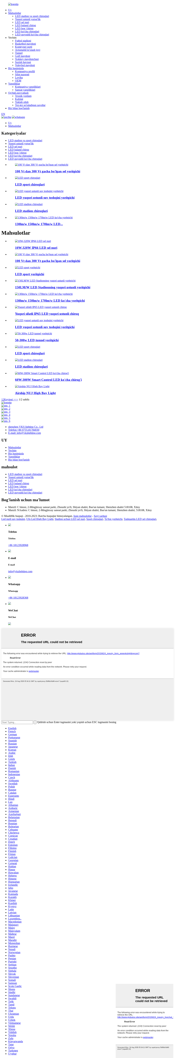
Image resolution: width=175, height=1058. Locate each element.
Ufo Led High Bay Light (39, 519)
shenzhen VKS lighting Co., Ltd (25, 426)
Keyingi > (9, 399)
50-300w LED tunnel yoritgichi (37, 340)
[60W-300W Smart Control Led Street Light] (42, 373)
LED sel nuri (22, 22)
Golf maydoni (22, 56)
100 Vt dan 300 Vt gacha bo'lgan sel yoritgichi (47, 171)
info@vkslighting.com (20, 571)
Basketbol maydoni (25, 43)
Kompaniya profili (25, 71)
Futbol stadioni (23, 40)
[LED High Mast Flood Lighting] (39, 320)
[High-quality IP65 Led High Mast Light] (41, 307)
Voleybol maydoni (25, 65)
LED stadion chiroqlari (31, 211)
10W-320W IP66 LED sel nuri (36, 247)
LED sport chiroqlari (30, 184)
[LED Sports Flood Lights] (27, 346)
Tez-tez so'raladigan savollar (30, 105)
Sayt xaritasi (100, 516)
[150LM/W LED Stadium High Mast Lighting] (45, 280)
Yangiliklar (14, 83)
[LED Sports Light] (27, 267)
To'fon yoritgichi (113, 519)
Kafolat (19, 99)
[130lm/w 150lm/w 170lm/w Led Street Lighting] (44, 293)
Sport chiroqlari (94, 519)
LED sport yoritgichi (29, 274)
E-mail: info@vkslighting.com (24, 432)
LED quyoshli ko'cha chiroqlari (32, 34)
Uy (10, 10)
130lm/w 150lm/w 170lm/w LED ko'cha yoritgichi (50, 300)
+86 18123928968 (18, 545)
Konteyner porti (23, 46)
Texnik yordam (23, 95)
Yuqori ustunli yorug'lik (28, 19)
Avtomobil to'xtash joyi (27, 49)
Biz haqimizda (16, 68)
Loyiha (19, 77)
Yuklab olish (22, 102)
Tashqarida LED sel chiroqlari (140, 519)
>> (16, 399)
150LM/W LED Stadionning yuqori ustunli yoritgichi (52, 287)
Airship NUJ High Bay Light (35, 393)
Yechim (12, 450)
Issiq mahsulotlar (82, 516)
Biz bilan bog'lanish (19, 108)
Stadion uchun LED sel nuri (70, 519)
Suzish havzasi (23, 62)
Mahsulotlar (14, 13)
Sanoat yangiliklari (25, 89)
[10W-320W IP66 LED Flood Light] (33, 241)
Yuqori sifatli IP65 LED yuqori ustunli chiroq (47, 313)
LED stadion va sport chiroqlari (32, 16)
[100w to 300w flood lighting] (41, 254)
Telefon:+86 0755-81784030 (23, 429)
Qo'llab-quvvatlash (18, 92)
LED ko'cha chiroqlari (27, 31)
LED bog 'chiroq (24, 28)
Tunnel (19, 53)
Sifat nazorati (22, 74)
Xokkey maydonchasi (27, 59)
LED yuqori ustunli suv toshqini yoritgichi (45, 197)
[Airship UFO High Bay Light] (32, 386)
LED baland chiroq (25, 25)
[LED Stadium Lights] (29, 359)
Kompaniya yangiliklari (28, 86)
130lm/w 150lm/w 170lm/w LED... (39, 224)
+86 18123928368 (18, 597)
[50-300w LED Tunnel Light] (33, 333)
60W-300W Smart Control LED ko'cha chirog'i (48, 379)
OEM (18, 80)
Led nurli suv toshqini (13, 519)
